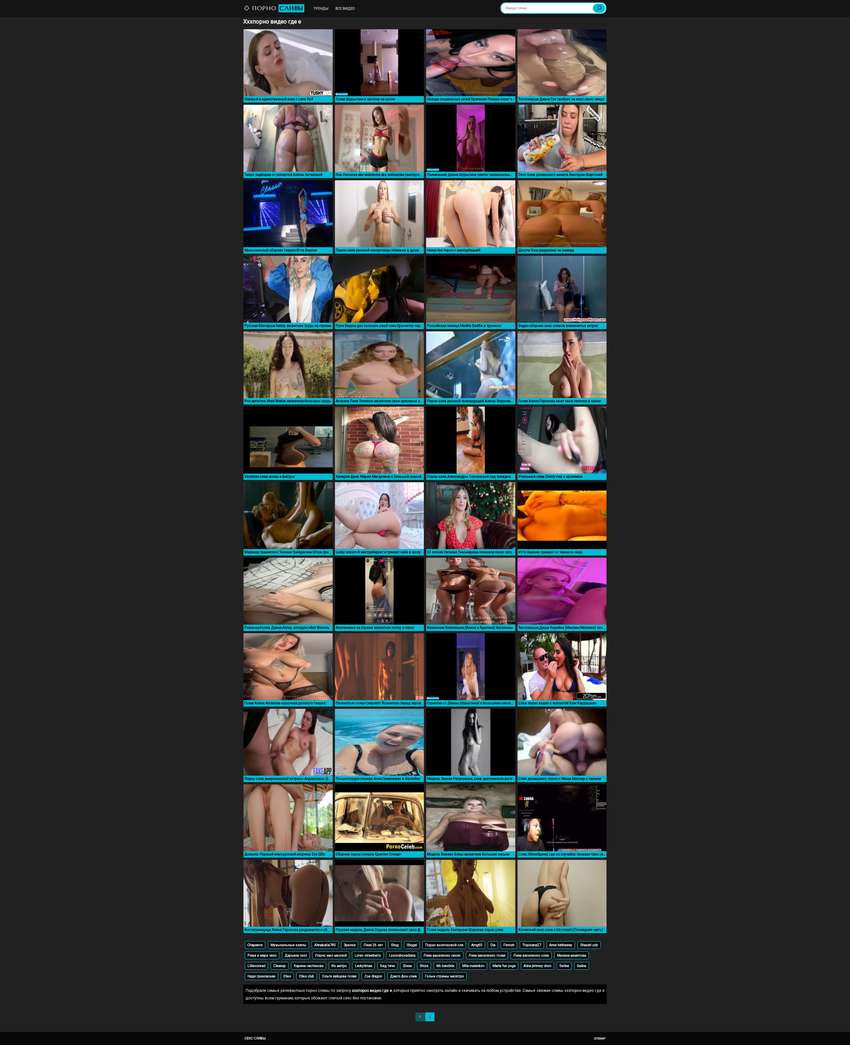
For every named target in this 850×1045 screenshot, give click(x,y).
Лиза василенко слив (531, 955)
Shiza (424, 966)
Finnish (508, 945)
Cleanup (279, 966)
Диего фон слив (403, 976)
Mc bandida (445, 966)
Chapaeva (255, 945)
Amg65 (476, 945)
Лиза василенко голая (487, 955)
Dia (492, 945)
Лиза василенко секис (442, 955)
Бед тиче (387, 966)
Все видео (345, 8)
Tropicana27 (531, 945)
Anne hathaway (560, 945)
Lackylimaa (363, 966)
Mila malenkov (473, 966)
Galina (581, 966)
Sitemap (599, 1038)
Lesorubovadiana (402, 955)
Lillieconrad (256, 966)
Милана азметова (571, 955)
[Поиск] (599, 8)
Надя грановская (261, 976)
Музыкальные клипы (288, 945)
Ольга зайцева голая (339, 976)
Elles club (306, 976)
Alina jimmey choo (537, 966)
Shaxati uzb (589, 945)
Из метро (339, 966)
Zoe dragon (373, 976)
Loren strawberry (368, 955)
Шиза (407, 966)
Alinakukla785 (325, 945)
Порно (276, 8)
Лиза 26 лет (373, 945)
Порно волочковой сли (444, 945)
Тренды (320, 8)
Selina (564, 966)
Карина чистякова (308, 966)
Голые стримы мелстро (444, 976)
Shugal (412, 945)
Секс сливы (255, 1038)
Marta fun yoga (504, 966)
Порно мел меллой (331, 955)
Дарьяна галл (296, 955)
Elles (287, 976)
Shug (395, 945)
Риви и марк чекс (262, 955)
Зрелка (349, 945)
